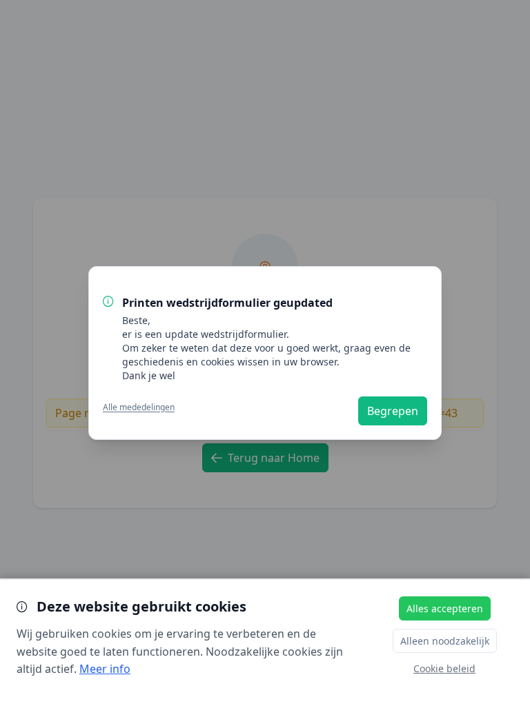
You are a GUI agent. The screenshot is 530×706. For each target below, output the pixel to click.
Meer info (104, 668)
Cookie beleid (444, 668)
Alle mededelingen (139, 407)
